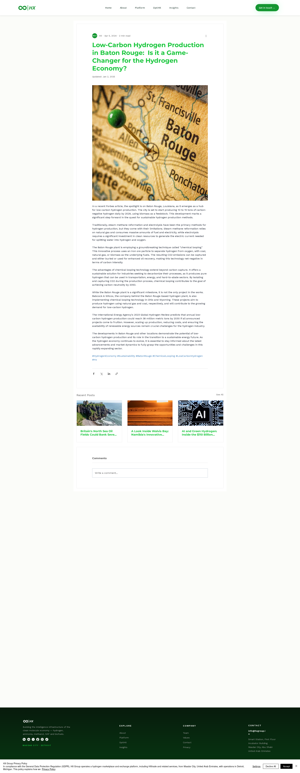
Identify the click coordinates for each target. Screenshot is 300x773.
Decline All (271, 766)
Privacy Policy (48, 769)
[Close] (296, 766)
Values (186, 737)
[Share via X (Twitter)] (101, 373)
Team (186, 733)
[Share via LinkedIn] (109, 373)
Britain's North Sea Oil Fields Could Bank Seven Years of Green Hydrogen (98, 432)
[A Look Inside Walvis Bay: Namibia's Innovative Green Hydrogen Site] (150, 413)
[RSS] (24, 739)
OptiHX (123, 742)
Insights (123, 747)
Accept (286, 766)
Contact (187, 742)
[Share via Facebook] (93, 373)
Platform (124, 737)
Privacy (186, 747)
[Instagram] (42, 739)
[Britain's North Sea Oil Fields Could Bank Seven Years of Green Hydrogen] (99, 413)
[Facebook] (37, 739)
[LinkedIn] (28, 739)
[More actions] (206, 36)
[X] (33, 739)
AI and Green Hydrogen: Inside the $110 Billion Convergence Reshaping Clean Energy (200, 432)
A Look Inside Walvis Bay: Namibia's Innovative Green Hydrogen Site (150, 432)
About (122, 733)
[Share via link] (116, 373)
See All (219, 394)
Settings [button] (256, 766)
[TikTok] (46, 739)
